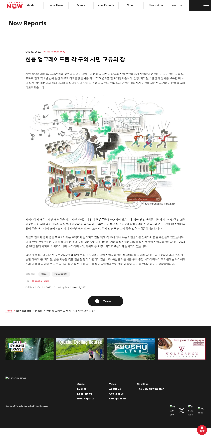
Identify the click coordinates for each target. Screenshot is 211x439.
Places (47, 51)
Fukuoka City (58, 51)
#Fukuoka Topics (40, 281)
